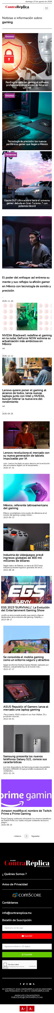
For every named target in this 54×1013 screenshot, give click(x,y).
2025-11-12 (7, 356)
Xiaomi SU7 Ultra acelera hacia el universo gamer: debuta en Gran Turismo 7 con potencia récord (27, 203)
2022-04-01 (8, 719)
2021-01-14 (8, 773)
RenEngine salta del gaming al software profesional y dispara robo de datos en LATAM (27, 85)
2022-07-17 (8, 669)
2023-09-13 (8, 517)
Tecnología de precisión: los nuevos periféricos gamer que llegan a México (27, 143)
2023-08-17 (6, 619)
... (2, 296)
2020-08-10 (6, 825)
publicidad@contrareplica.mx (27, 997)
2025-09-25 (7, 413)
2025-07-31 (8, 468)
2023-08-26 (8, 570)
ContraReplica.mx (40, 991)
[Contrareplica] (17, 7)
